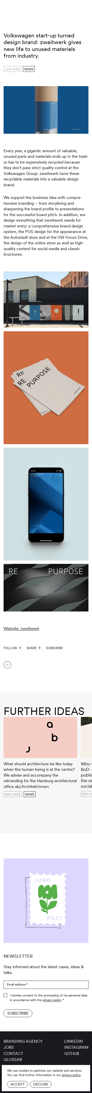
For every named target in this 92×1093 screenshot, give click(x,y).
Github (71, 1053)
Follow (10, 648)
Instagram (76, 1047)
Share (32, 648)
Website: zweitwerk (21, 628)
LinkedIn (73, 1041)
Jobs (9, 1047)
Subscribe (54, 648)
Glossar (13, 1059)
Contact (13, 1053)
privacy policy (71, 1075)
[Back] (7, 665)
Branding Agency (23, 1041)
